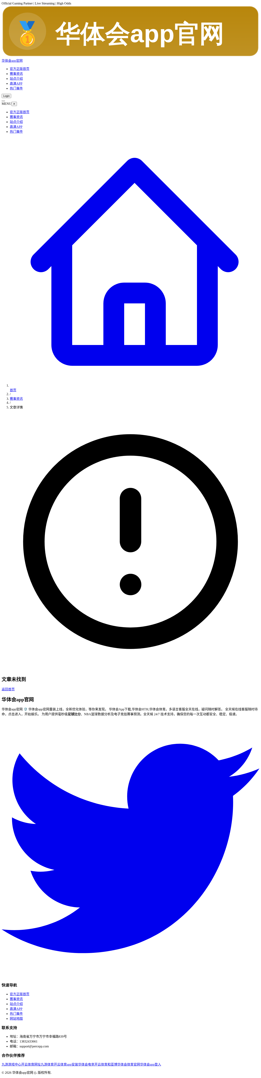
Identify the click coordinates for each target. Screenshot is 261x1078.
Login (6, 95)
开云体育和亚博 (105, 1064)
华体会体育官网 (128, 1064)
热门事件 (16, 88)
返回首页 (8, 689)
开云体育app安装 (66, 1064)
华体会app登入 (150, 1064)
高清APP (16, 83)
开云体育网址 (31, 1064)
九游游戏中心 (11, 1064)
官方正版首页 (19, 69)
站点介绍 (16, 78)
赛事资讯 (16, 73)
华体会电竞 (86, 1064)
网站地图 (16, 1018)
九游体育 (47, 1064)
